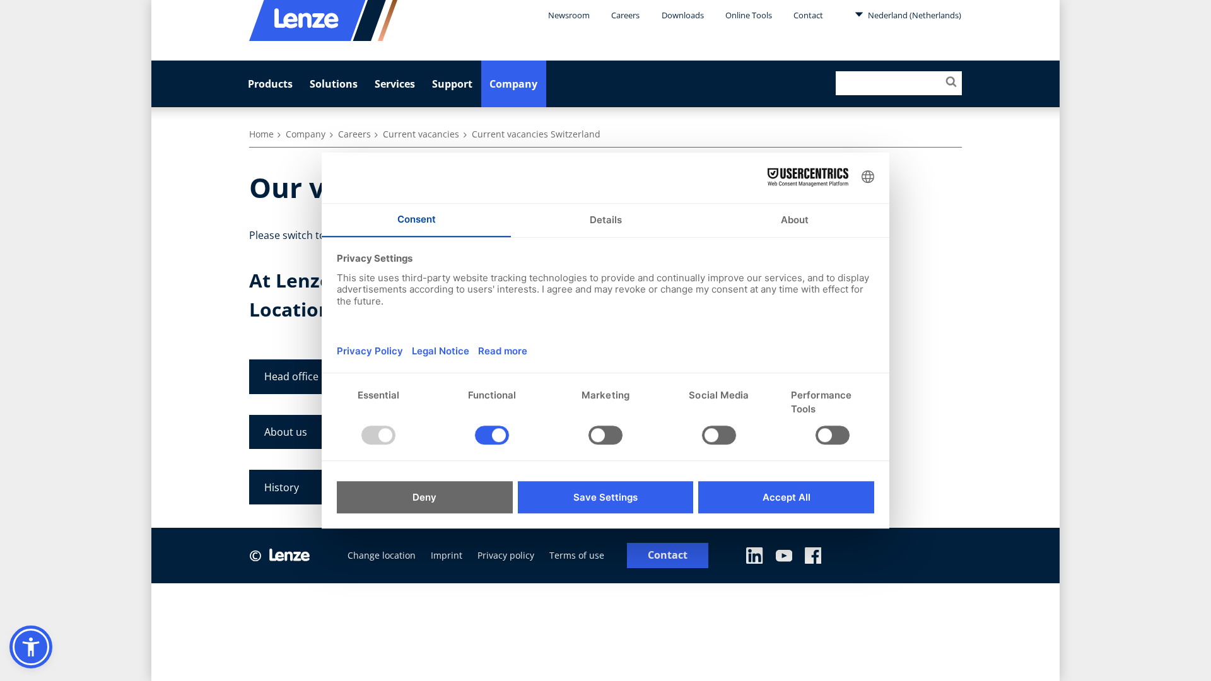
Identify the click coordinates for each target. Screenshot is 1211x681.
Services (395, 84)
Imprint (446, 555)
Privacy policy (505, 555)
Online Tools (748, 15)
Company (513, 84)
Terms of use (576, 555)
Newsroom (569, 15)
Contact (808, 15)
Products (270, 84)
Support (452, 84)
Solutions (334, 84)
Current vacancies (421, 134)
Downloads (683, 15)
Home (261, 134)
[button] (31, 647)
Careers (625, 15)
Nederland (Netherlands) (913, 15)
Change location (382, 555)
